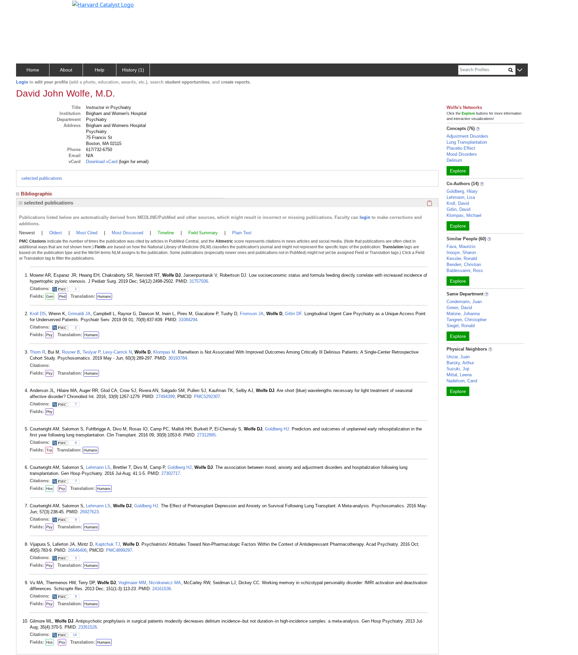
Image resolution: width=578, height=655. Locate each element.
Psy (49, 335)
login (365, 217)
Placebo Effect (461, 148)
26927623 (89, 511)
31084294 (188, 319)
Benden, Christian (464, 264)
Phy (49, 412)
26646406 (77, 550)
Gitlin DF (293, 313)
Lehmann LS (98, 467)
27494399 (165, 396)
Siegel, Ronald (461, 325)
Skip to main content (28, 8)
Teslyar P (91, 352)
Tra (49, 450)
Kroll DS (38, 313)
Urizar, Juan (458, 356)
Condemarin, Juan (464, 301)
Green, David (459, 307)
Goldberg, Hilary (462, 191)
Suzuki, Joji (458, 368)
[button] (519, 70)
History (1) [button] (133, 70)
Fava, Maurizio (461, 246)
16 (75, 635)
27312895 (206, 434)
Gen (49, 296)
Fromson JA (252, 313)
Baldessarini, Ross (465, 270)
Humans (104, 296)
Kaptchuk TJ (107, 544)
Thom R (37, 352)
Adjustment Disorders (467, 136)
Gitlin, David (458, 209)
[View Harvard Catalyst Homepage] (103, 4)
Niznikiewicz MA (165, 582)
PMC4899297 (119, 550)
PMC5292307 (207, 396)
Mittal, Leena (459, 374)
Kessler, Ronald (462, 258)
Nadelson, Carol (462, 380)
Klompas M (164, 352)
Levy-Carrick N (117, 352)
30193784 (177, 358)
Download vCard (101, 161)
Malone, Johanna (463, 313)
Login (22, 82)
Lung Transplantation (467, 142)
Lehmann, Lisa (461, 197)
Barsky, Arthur (460, 362)
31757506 (198, 281)
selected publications (41, 178)
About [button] (66, 70)
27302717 (170, 473)
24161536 (161, 588)
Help (99, 70)
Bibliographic (36, 193)
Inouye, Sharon (461, 252)
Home (32, 70)
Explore (458, 170)
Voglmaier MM (132, 582)
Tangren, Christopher (467, 319)
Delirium (454, 160)
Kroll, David (458, 203)
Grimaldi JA (79, 313)
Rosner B (71, 352)
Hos (49, 489)
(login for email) (133, 161)
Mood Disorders (462, 154)
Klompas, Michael (464, 215)
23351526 (87, 627)
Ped (62, 296)
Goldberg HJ (277, 428)
